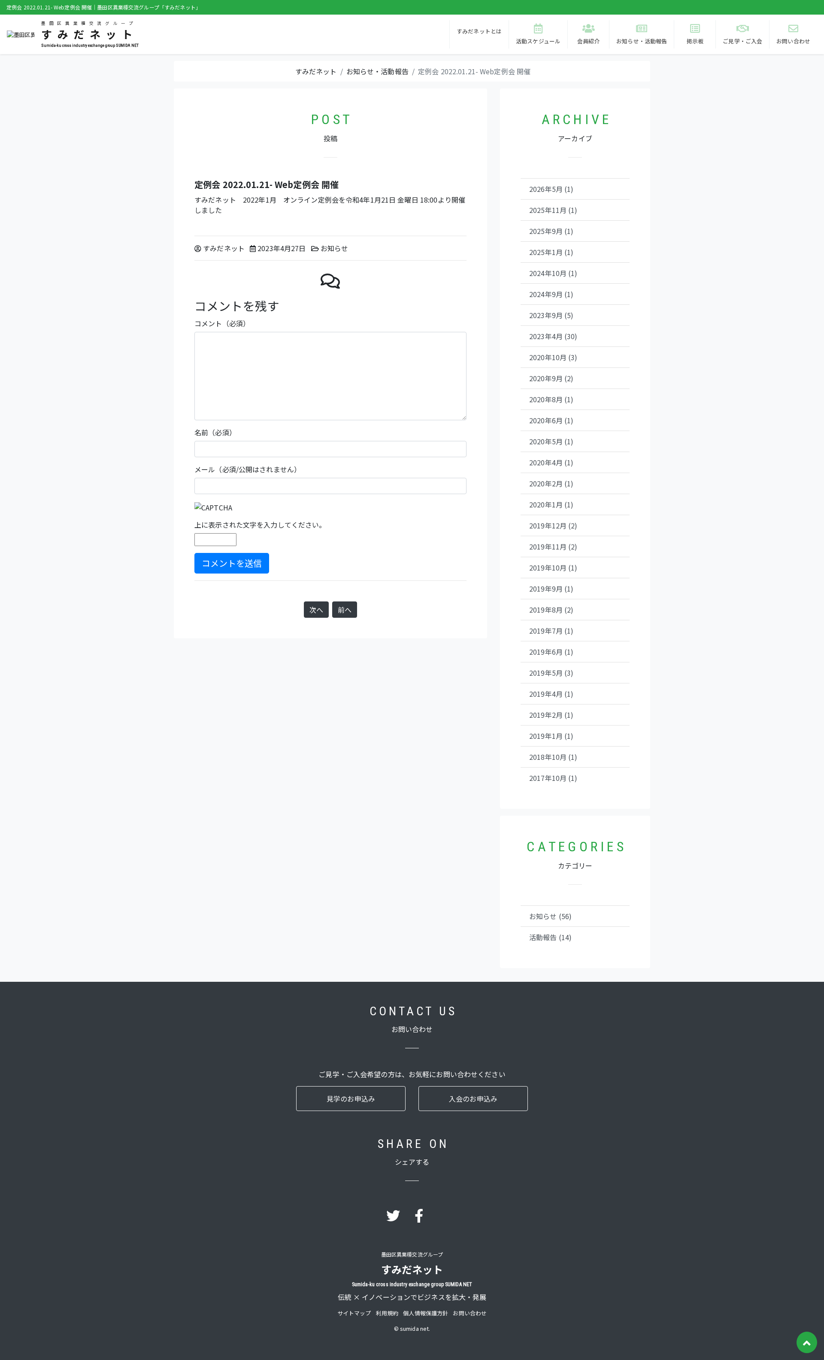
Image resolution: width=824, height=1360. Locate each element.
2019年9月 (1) (551, 588)
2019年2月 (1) (551, 715)
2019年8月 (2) (551, 609)
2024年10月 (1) (553, 273)
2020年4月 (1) (551, 462)
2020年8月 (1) (551, 399)
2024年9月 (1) (551, 294)
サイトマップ (354, 1313)
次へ (316, 609)
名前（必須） (215, 432)
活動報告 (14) (550, 937)
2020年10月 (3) (553, 357)
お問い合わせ (470, 1313)
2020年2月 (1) (551, 483)
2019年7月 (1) (551, 630)
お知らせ (334, 248)
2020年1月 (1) (551, 504)
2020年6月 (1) (551, 420)
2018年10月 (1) (553, 757)
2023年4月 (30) (553, 336)
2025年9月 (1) (551, 231)
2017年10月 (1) (553, 778)
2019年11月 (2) (553, 546)
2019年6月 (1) (551, 652)
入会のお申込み (473, 1098)
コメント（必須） (222, 323)
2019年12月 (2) (553, 525)
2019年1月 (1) (551, 736)
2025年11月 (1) (553, 210)
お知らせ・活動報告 (377, 71)
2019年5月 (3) (551, 673)
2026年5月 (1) (551, 189)
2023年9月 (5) (551, 315)
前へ (344, 609)
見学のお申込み (351, 1098)
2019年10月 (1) (553, 567)
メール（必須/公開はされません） (247, 469)
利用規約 (387, 1313)
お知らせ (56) (550, 916)
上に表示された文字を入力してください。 (260, 524)
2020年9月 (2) (551, 378)
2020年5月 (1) (551, 441)
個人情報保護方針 (425, 1313)
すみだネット (316, 71)
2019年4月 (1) (551, 694)
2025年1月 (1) (551, 252)
